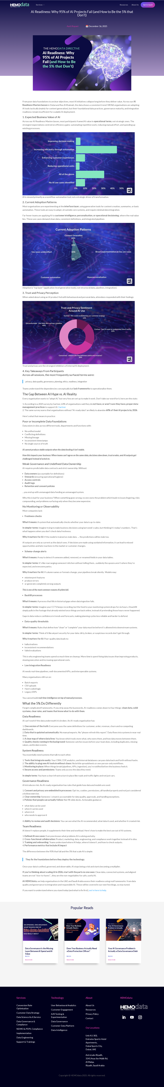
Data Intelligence (59, 1030)
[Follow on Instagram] (140, 1017)
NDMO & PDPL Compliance (29, 1028)
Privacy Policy (92, 1014)
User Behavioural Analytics (63, 1005)
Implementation (23, 1033)
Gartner (62, 407)
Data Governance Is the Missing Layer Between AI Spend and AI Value (39, 951)
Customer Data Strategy (27, 1012)
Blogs (27, 956)
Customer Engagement (62, 1009)
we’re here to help (97, 890)
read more (28, 959)
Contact (89, 1018)
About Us (135, 5)
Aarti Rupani (72, 26)
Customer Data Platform (62, 1025)
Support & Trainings (25, 1041)
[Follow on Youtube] (132, 1017)
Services (39, 5)
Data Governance (59, 1021)
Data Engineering (24, 1037)
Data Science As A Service (28, 1017)
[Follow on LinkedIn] (123, 1017)
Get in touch (148, 5)
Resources (124, 5)
